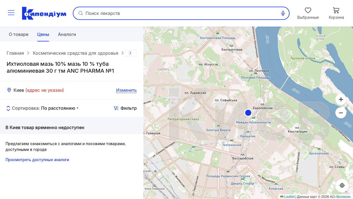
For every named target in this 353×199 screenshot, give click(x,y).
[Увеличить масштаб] (340, 99)
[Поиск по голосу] (282, 13)
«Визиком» (343, 196)
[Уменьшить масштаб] (340, 112)
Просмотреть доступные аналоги (37, 159)
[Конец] (130, 53)
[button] (248, 113)
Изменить (126, 90)
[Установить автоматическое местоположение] (342, 185)
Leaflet (289, 196)
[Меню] (11, 13)
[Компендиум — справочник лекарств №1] (44, 13)
